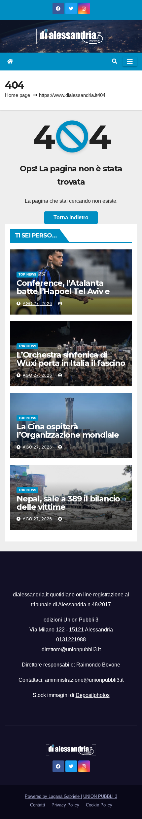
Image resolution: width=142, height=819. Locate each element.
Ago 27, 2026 (37, 303)
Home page (17, 95)
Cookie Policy (99, 804)
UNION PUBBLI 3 (100, 796)
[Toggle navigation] (130, 61)
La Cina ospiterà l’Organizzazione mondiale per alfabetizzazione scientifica (68, 439)
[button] (114, 61)
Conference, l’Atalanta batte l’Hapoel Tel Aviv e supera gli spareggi (63, 291)
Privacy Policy (65, 804)
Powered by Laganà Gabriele (53, 796)
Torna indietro (71, 217)
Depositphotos (93, 695)
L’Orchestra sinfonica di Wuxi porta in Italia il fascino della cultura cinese (71, 363)
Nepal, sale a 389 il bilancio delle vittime (68, 503)
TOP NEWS (27, 274)
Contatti (37, 804)
